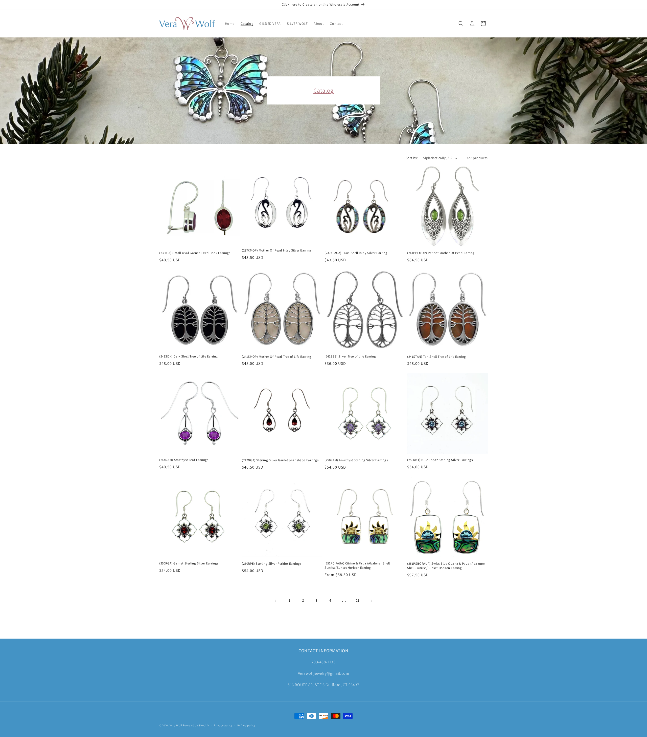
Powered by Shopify (196, 725)
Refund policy (246, 725)
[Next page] (371, 600)
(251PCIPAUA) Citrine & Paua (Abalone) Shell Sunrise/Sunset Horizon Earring (357, 565)
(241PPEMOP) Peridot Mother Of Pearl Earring (441, 253)
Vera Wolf (176, 725)
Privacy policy (223, 725)
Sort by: (412, 158)
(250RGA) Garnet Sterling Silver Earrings (188, 563)
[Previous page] (275, 600)
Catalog (323, 90)
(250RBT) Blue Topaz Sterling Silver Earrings (440, 460)
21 (357, 600)
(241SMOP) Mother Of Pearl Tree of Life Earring (276, 357)
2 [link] (303, 600)
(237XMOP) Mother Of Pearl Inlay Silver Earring (276, 250)
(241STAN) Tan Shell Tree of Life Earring (436, 357)
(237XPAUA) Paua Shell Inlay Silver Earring (356, 253)
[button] (461, 23)
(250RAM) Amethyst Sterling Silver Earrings (356, 460)
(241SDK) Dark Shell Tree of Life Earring (188, 356)
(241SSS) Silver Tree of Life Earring (350, 356)
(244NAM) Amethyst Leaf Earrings (184, 460)
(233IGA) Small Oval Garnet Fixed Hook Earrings (194, 253)
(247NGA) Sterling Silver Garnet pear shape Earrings (280, 460)
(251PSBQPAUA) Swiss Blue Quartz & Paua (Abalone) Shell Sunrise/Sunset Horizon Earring (446, 566)
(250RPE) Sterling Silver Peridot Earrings (272, 564)
